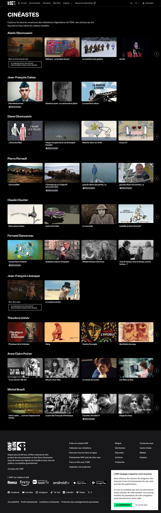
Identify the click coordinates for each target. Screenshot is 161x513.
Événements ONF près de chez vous (85, 457)
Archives (119, 457)
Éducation (119, 453)
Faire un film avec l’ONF (79, 462)
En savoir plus (141, 505)
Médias (143, 453)
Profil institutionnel (29, 502)
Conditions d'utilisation (49, 502)
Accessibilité (13, 502)
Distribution (120, 448)
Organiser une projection (80, 467)
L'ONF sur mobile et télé (18, 477)
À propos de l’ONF (16, 469)
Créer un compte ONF (78, 443)
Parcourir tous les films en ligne (83, 453)
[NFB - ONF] (11, 3)
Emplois (143, 457)
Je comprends (123, 505)
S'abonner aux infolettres (80, 448)
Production (120, 462)
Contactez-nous (146, 443)
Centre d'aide (145, 448)
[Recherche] (131, 3)
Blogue (118, 443)
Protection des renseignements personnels (80, 502)
